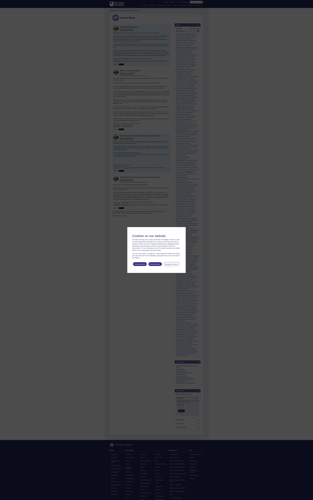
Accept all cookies (140, 264)
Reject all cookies (155, 264)
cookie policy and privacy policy (151, 250)
